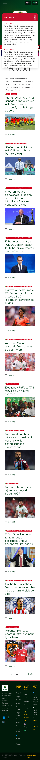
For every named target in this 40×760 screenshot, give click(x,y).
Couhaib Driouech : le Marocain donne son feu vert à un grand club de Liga (20, 588)
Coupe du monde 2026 (13, 143)
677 (23, 674)
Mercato (16, 483)
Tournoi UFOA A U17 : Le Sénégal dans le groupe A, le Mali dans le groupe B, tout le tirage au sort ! (20, 104)
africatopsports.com (32, 756)
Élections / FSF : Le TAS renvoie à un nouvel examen (19, 391)
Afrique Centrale (18, 715)
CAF (8, 94)
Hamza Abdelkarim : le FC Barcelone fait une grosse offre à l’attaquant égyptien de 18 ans (19, 296)
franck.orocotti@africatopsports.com (35, 699)
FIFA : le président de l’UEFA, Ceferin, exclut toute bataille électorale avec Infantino (20, 246)
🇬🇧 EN (28, 3)
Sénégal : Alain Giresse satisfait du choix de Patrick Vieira (19, 150)
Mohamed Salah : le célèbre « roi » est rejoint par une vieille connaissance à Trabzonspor (19, 440)
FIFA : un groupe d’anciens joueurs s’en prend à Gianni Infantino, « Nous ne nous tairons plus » (18, 198)
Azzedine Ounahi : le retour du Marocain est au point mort (19, 346)
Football (14, 94)
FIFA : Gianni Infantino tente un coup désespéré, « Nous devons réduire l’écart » (19, 539)
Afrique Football (11, 188)
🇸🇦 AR (35, 3)
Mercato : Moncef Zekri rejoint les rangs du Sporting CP (19, 490)
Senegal (16, 384)
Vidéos (26, 708)
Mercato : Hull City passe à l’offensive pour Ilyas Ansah (19, 634)
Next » (30, 674)
